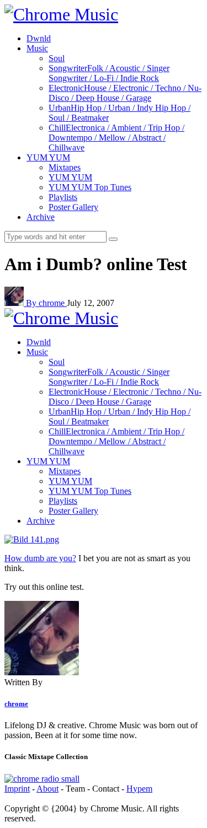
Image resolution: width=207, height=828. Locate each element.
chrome (16, 704)
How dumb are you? (40, 558)
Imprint (17, 788)
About (47, 788)
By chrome (46, 303)
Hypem (139, 788)
